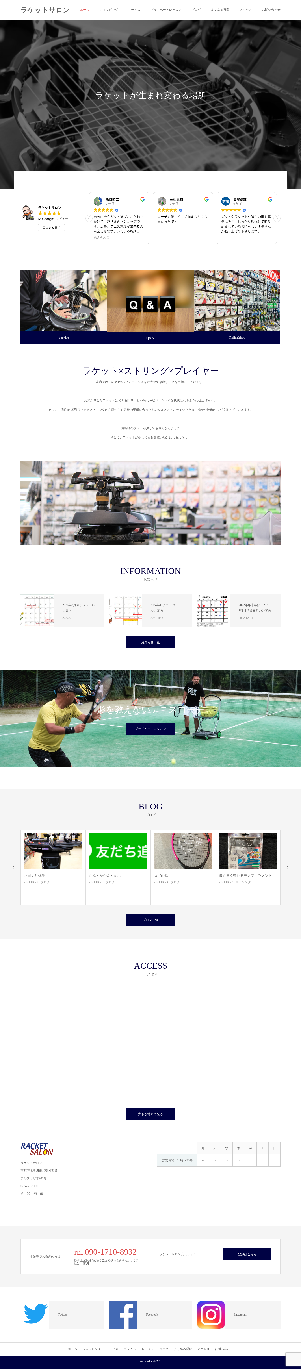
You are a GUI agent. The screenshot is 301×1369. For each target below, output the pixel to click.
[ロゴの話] (72, 851)
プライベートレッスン (165, 9)
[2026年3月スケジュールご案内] (37, 610)
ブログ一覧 (150, 920)
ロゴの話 (50, 875)
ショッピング (108, 9)
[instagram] (37, 1191)
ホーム (84, 9)
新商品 (257, 882)
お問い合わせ (271, 9)
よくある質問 (220, 9)
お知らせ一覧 (150, 642)
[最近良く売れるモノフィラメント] (137, 851)
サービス (134, 9)
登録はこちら (247, 1254)
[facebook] (23, 1191)
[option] (150, 104)
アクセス (246, 9)
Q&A (150, 338)
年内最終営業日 (185, 875)
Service (64, 337)
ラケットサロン (45, 10)
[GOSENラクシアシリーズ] (267, 851)
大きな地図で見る (150, 1114)
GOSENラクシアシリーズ (258, 875)
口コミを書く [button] (51, 228)
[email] (43, 1191)
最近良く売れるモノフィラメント (134, 875)
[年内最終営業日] (202, 851)
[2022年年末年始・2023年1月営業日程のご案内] (213, 610)
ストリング (132, 882)
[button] (277, 218)
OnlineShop (237, 337)
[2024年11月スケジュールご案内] (125, 610)
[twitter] (30, 1191)
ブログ (196, 9)
